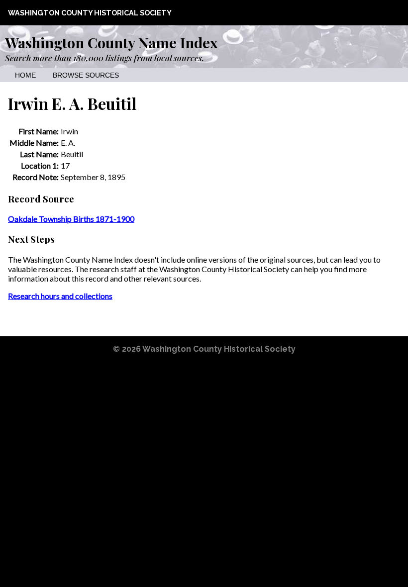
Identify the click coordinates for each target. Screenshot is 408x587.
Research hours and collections (60, 295)
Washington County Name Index (111, 42)
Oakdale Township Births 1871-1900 (71, 218)
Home (25, 75)
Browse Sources (86, 75)
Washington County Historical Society (90, 12)
